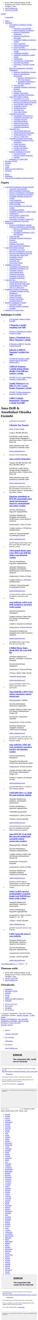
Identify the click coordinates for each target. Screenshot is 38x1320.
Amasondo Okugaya (20, 119)
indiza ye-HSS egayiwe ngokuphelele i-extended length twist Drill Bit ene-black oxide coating (20, 894)
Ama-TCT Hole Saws (21, 136)
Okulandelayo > (11, 964)
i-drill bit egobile (23, 1021)
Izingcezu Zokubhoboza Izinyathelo (21, 194)
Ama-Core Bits (19, 85)
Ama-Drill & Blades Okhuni (18, 97)
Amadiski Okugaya (20, 150)
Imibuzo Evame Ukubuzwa (14, 169)
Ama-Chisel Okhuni (20, 112)
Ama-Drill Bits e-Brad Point (23, 104)
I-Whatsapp (9, 1041)
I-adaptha (17, 157)
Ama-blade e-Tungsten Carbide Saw (21, 219)
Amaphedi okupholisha (21, 127)
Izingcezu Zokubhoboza (9, 1019)
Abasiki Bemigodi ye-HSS (22, 135)
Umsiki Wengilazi (19, 144)
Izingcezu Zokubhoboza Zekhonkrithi (22, 75)
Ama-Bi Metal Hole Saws (22, 131)
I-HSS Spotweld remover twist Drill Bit (20, 935)
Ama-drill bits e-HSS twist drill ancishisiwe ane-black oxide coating (20, 604)
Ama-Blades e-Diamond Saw (23, 116)
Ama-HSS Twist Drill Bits (22, 28)
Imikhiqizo (8, 23)
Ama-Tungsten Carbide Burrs (23, 61)
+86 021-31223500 (11, 10)
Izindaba (8, 163)
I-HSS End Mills (19, 47)
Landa (7, 167)
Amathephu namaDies (21, 53)
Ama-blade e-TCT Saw (21, 99)
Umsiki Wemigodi (20, 146)
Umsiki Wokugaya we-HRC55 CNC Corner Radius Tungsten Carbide (20, 385)
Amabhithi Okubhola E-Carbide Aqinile (22, 212)
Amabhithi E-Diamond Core (23, 117)
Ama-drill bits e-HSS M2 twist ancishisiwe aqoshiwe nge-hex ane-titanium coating (20, 748)
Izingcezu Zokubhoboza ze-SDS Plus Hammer (27, 79)
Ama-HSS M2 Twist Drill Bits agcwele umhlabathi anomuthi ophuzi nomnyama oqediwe (20, 837)
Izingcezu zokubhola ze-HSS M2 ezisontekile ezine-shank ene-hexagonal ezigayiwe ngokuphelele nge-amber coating (20, 501)
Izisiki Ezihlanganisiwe (21, 45)
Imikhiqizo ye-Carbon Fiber (18, 159)
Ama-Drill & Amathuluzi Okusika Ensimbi (19, 178)
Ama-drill (24, 1019)
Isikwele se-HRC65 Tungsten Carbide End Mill (19, 352)
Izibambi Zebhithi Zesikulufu (23, 155)
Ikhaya (7, 21)
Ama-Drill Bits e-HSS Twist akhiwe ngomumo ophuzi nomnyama (21, 694)
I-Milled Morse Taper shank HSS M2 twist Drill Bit (20, 650)
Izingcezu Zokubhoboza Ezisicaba (25, 102)
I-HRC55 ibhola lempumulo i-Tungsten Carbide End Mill (19, 400)
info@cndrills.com (11, 8)
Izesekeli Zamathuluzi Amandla (19, 152)
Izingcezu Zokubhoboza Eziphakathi (21, 193)
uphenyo (12, 451)
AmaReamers (18, 59)
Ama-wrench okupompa (20, 459)
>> (18, 964)
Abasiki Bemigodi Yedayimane (24, 133)
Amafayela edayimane (21, 123)
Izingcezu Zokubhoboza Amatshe (25, 72)
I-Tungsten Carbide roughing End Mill (17, 326)
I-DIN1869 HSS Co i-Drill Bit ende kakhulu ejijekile (20, 794)
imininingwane (20, 451)
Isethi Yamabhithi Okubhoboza (24, 30)
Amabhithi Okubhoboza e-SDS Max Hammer (27, 82)
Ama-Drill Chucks (20, 154)
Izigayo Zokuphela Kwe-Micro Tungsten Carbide (20, 338)
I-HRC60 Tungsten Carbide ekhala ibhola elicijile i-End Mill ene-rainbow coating (19, 370)
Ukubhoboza (5, 1021)
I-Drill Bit (13, 1021)
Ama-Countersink (19, 44)
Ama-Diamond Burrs (21, 121)
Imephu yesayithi (22, 1015)
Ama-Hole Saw (19, 110)
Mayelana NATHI (11, 161)
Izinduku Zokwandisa (21, 93)
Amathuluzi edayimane (17, 114)
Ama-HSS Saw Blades (21, 63)
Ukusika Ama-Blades (21, 148)
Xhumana (8, 171)
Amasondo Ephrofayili (21, 125)
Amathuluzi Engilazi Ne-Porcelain (20, 138)
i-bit (19, 1019)
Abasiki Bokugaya (20, 108)
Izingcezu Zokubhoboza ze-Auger (25, 100)
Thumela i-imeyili (7, 1025)
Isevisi (7, 165)
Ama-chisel (17, 91)
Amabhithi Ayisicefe (20, 106)
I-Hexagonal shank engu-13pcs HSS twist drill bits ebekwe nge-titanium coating (20, 554)
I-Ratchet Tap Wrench (19, 425)
